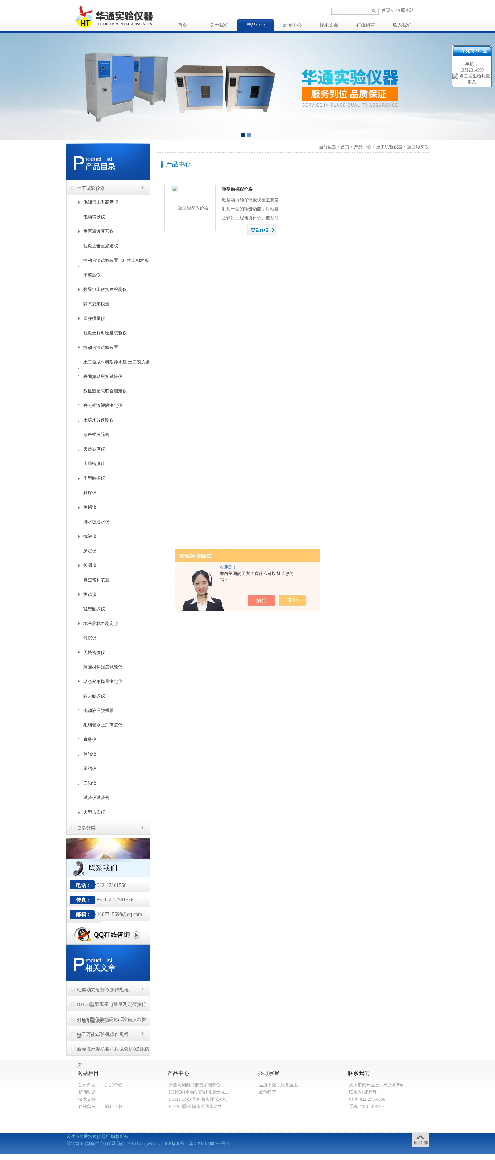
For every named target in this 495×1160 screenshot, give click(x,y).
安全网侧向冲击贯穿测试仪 (195, 1084)
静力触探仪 (94, 696)
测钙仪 (89, 507)
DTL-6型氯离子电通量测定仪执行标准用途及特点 (111, 1006)
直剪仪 (89, 739)
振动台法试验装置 (100, 347)
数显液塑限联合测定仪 (105, 391)
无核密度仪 (94, 652)
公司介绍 (87, 1084)
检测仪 (89, 565)
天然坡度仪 (94, 449)
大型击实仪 (94, 812)
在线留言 (365, 25)
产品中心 (255, 25)
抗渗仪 (89, 536)
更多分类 (86, 827)
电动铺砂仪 (94, 216)
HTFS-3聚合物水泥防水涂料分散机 (202, 1106)
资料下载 (113, 1106)
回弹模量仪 (94, 318)
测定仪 (89, 550)
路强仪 (89, 754)
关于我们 (219, 25)
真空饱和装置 (96, 579)
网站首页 (75, 1143)
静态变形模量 (96, 303)
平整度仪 (92, 274)
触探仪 (89, 492)
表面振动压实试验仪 (102, 376)
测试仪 (89, 594)
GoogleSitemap (150, 1143)
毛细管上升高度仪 (100, 202)
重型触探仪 (94, 478)
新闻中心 (292, 25)
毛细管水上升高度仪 (102, 725)
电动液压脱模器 (98, 710)
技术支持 (87, 1099)
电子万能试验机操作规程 (103, 1034)
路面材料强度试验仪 (102, 666)
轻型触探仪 (94, 608)
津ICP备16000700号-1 (209, 1143)
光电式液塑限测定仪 (102, 405)
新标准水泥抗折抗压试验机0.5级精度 (113, 1051)
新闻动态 (87, 1092)
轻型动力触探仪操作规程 (103, 989)
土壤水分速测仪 (98, 420)
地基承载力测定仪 (100, 623)
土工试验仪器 (91, 188)
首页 (386, 10)
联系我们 (402, 25)
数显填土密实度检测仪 (105, 289)
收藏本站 (405, 10)
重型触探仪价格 (237, 189)
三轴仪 (89, 783)
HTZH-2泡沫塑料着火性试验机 (198, 1099)
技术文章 (329, 25)
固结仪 (89, 768)
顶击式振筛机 (96, 434)
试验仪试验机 (96, 797)
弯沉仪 (89, 637)
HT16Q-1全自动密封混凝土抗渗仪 (201, 1092)
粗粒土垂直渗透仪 (100, 245)
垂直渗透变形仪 (98, 231)
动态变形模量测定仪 (102, 681)
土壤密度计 (94, 463)
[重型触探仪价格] (187, 208)
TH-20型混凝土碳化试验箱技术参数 (111, 1021)
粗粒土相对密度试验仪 (105, 332)
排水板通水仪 (96, 521)
